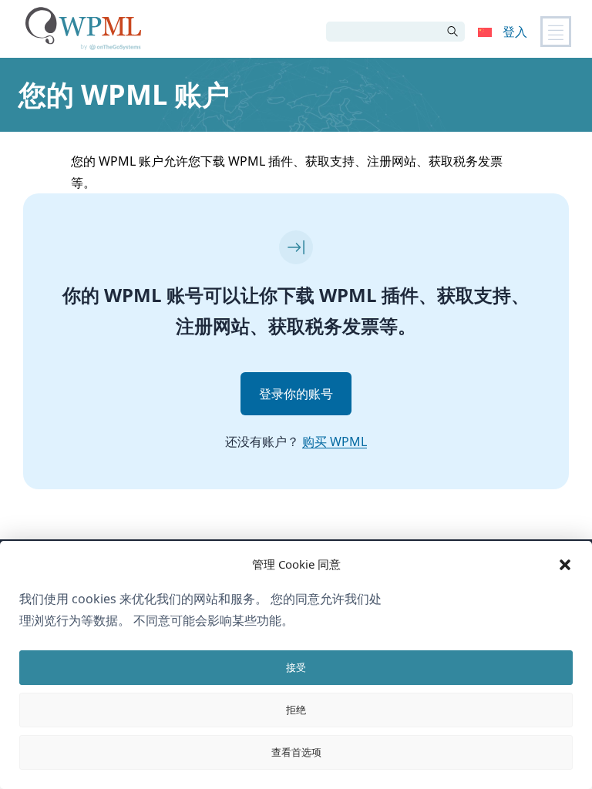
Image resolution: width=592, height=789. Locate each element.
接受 (296, 667)
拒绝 (296, 710)
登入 (515, 31)
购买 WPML (334, 441)
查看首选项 (296, 752)
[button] (565, 564)
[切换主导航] (555, 31)
